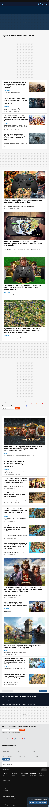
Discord (38, 4)
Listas (5, 594)
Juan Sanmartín (9, 111)
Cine (10, 704)
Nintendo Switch (36, 749)
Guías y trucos (7, 292)
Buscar (45, 765)
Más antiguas (43, 690)
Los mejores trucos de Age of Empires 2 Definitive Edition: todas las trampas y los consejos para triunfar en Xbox (22, 287)
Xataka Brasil (5, 799)
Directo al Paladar (33, 775)
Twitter (44, 4)
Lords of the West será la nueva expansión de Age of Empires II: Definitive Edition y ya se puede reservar (15, 603)
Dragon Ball (18, 704)
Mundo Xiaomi (5, 782)
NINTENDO (26, 4)
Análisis (5, 248)
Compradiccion (5, 790)
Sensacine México (24, 798)
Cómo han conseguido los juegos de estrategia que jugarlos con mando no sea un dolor (23, 201)
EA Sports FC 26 (21, 756)
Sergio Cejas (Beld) (10, 146)
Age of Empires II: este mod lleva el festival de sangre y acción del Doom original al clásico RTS (14, 494)
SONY (21, 4)
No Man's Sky (24, 704)
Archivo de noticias (8, 690)
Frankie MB (8, 252)
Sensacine (23, 775)
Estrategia (6, 106)
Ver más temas (6, 759)
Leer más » (18, 92)
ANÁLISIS (6, 4)
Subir (43, 769)
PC (18, 4)
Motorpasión (41, 775)
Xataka (4, 775)
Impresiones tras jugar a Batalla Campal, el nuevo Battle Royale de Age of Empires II (22, 647)
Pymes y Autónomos (15, 788)
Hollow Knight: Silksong (31, 704)
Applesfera (4, 778)
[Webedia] (46, 1)
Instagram (40, 4)
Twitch (40, 403)
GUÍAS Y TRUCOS (12, 4)
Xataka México (5, 798)
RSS (37, 403)
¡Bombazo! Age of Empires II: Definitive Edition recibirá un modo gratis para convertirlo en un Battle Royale (15, 676)
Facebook (29, 403)
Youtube (42, 4)
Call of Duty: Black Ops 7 (8, 756)
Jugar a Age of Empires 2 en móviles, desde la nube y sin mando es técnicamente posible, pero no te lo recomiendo (23, 243)
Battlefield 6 (35, 756)
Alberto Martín (9, 94)
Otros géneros (7, 90)
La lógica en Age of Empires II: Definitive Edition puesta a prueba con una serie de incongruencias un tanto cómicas (15, 480)
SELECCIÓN (32, 4)
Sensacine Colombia (24, 799)
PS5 (34, 751)
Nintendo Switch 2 (6, 751)
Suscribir (17, 408)
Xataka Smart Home (6, 780)
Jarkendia (8, 488)
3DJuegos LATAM (15, 798)
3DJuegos (13, 775)
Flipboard (47, 4)
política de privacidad (16, 410)
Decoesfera (5, 788)
